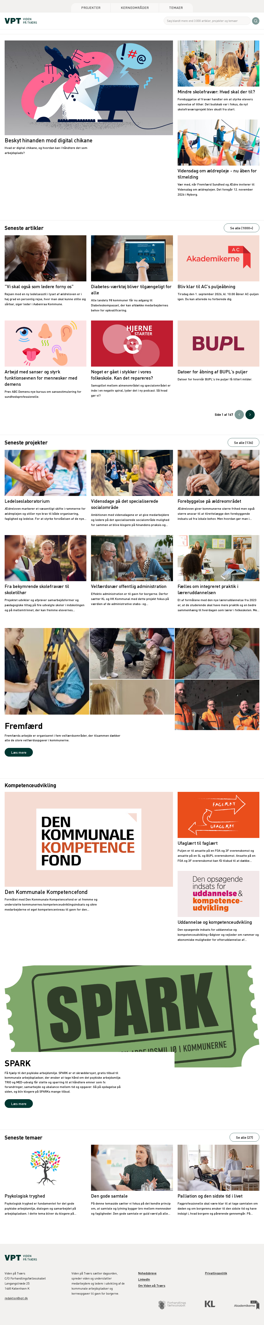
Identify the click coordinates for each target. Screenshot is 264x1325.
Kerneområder (135, 7)
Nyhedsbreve (147, 1273)
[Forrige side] (239, 414)
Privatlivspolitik (216, 1273)
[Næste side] (250, 414)
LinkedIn (144, 1279)
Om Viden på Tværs (151, 1285)
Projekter (90, 7)
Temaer (176, 7)
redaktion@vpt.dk (16, 1298)
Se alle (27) (244, 1137)
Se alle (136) (243, 442)
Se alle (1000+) (241, 228)
